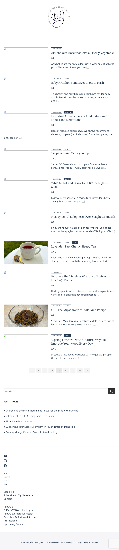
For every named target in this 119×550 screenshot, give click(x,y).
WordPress (66, 542)
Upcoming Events (13, 524)
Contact (8, 498)
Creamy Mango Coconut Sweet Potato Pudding (31, 432)
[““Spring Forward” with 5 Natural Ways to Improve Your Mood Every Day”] (79, 358)
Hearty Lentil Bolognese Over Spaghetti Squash (83, 216)
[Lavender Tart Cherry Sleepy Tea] (26, 242)
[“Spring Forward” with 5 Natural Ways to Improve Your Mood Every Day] (26, 336)
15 (52, 370)
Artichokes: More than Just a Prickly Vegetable (82, 53)
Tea (75, 242)
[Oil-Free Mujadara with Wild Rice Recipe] (26, 306)
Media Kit (9, 491)
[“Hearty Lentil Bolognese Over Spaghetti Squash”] (113, 231)
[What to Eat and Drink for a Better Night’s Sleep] (26, 179)
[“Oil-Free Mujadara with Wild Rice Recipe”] (94, 325)
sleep (67, 179)
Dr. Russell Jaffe (26, 542)
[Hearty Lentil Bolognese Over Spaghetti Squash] (26, 213)
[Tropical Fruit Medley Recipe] (26, 149)
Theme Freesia (53, 542)
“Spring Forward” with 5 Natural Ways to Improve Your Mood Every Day (78, 341)
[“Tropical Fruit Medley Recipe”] (105, 168)
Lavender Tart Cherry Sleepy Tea (73, 246)
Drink (7, 477)
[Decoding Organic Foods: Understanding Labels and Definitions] (26, 112)
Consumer (57, 49)
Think (7, 480)
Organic (68, 112)
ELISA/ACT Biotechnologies (18, 510)
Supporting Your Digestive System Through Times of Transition (40, 426)
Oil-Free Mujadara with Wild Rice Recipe (78, 310)
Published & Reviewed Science (20, 517)
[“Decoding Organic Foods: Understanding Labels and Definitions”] (20, 138)
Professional (10, 520)
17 (67, 370)
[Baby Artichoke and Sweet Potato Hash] (26, 79)
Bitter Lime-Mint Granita (19, 421)
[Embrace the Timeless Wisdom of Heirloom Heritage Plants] (26, 272)
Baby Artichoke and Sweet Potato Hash (77, 82)
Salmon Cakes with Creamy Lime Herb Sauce (30, 416)
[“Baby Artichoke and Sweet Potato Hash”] (57, 101)
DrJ (54, 58)
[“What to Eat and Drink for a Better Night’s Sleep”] (83, 202)
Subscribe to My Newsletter (19, 495)
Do (5, 484)
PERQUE (8, 506)
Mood (67, 336)
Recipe (67, 79)
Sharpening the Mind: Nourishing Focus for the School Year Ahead (42, 410)
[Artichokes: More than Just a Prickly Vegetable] (26, 49)
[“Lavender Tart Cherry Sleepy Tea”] (109, 261)
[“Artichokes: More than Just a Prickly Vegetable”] (88, 68)
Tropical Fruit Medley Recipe (71, 153)
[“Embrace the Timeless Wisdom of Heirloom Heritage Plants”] (98, 295)
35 (80, 370)
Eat (5, 473)
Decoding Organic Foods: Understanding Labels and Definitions (78, 117)
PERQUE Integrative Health (18, 513)
